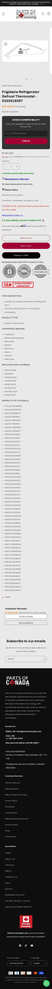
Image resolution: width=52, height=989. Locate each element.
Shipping (5, 156)
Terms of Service (12, 783)
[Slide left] (20, 79)
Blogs (7, 831)
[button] (3, 14)
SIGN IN (8, 889)
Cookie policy (11, 813)
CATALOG (9, 865)
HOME (8, 853)
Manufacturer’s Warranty (17, 179)
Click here (10, 768)
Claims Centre (11, 825)
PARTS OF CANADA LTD (17, 977)
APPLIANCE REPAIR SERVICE (18, 907)
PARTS (8, 871)
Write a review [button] (26, 616)
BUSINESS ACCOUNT (15, 895)
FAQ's (7, 883)
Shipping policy (12, 789)
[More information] (43, 220)
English (37, 963)
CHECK (26, 141)
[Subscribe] (44, 659)
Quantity (5, 161)
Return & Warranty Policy (16, 795)
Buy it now (26, 246)
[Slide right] (31, 79)
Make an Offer (21, 255)
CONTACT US (11, 877)
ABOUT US (10, 859)
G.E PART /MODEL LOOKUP (17, 901)
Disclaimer (10, 807)
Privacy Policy (11, 801)
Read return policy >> (12, 215)
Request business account (17, 819)
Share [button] (7, 597)
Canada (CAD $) (16, 963)
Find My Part (10, 837)
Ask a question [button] (26, 623)
